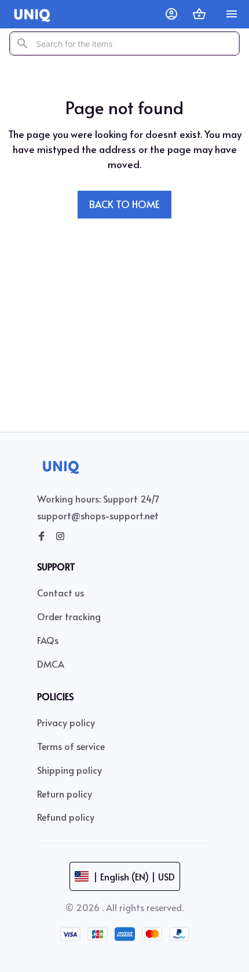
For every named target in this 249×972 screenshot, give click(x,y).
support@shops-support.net (98, 515)
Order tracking (69, 616)
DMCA (50, 663)
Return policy (64, 793)
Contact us (60, 592)
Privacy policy (66, 722)
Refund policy (65, 816)
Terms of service (71, 746)
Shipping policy (69, 769)
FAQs (47, 640)
